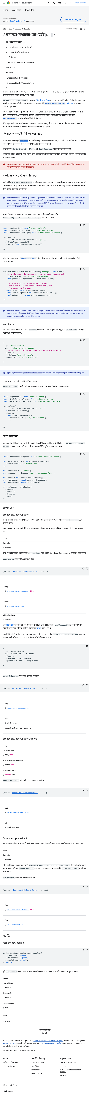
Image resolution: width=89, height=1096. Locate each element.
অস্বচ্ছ (39, 628)
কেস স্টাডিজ (36, 1066)
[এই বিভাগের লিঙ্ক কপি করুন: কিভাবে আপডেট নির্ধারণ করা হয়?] (44, 134)
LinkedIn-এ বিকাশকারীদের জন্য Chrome (70, 1071)
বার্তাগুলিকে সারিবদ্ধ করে (33, 313)
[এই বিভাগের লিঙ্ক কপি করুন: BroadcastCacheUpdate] (31, 515)
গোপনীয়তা (13, 1085)
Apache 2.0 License (9, 1043)
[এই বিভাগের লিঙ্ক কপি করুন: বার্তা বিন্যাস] (16, 324)
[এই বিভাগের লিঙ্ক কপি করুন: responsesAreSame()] (27, 943)
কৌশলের (59, 103)
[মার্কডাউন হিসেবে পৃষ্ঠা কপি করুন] (55, 35)
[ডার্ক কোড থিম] (81, 225)
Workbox (16, 10)
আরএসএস (63, 1075)
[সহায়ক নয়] (84, 29)
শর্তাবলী (5, 1085)
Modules (29, 10)
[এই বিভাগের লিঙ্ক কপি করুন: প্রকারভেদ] (16, 508)
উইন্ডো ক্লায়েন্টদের (43, 100)
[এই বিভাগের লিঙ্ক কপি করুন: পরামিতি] (10, 978)
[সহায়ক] (81, 29)
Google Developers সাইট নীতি (52, 1043)
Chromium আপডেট (39, 1062)
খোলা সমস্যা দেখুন (9, 1066)
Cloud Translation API (17, 21)
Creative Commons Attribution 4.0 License (48, 1041)
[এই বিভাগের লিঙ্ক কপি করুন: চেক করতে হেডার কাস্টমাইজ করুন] (39, 381)
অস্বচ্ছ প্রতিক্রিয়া (56, 164)
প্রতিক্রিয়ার (10, 625)
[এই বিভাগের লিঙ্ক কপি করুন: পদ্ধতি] (12, 936)
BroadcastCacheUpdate (15, 606)
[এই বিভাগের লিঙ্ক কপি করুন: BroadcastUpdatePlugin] (30, 838)
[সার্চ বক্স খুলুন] (49, 2)
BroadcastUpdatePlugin (15, 925)
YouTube (63, 1066)
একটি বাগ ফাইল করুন (10, 1062)
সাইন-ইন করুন (80, 3)
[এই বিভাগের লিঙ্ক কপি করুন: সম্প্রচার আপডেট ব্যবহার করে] (39, 175)
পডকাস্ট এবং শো (37, 1074)
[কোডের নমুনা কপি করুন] (84, 225)
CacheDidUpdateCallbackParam (18, 708)
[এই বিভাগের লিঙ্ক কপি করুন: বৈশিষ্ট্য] (9, 538)
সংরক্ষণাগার (35, 1070)
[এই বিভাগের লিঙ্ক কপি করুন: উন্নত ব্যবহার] (20, 436)
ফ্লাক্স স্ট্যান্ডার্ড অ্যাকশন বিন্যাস (32, 373)
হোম (4, 29)
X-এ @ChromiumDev (68, 1062)
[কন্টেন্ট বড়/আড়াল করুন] (23, 42)
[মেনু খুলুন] (3, 3)
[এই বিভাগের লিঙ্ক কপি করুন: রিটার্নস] (10, 1015)
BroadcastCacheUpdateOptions (18, 591)
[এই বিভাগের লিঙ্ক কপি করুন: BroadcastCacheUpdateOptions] (39, 739)
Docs (5, 10)
